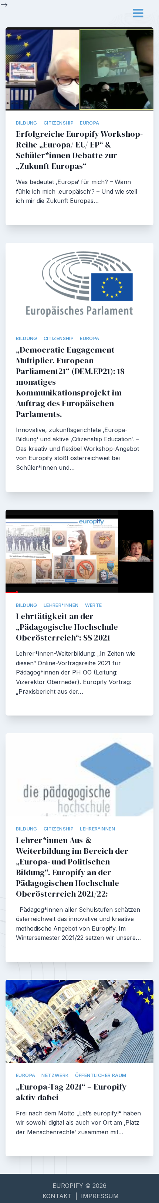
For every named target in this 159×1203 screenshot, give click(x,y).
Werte (93, 605)
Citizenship (59, 123)
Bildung (26, 123)
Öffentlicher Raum (100, 1075)
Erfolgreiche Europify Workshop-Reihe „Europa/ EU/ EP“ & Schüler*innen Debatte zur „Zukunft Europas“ (79, 150)
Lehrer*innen (61, 605)
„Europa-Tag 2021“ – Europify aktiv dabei (71, 1092)
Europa (89, 123)
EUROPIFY (69, 1185)
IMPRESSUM (100, 1196)
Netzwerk (54, 1075)
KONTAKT (57, 1196)
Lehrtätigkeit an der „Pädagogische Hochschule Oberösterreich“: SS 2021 (67, 627)
